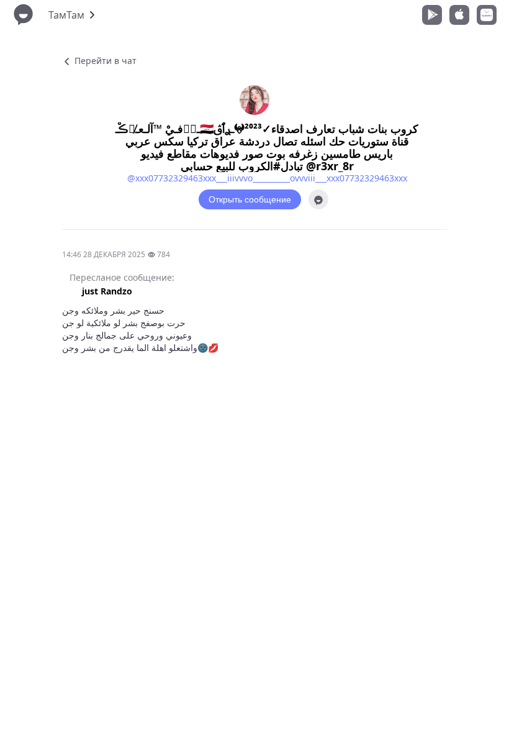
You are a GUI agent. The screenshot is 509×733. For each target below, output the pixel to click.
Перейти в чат (104, 60)
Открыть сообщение (250, 199)
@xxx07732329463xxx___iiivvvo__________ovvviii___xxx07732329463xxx (267, 178)
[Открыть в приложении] (318, 199)
